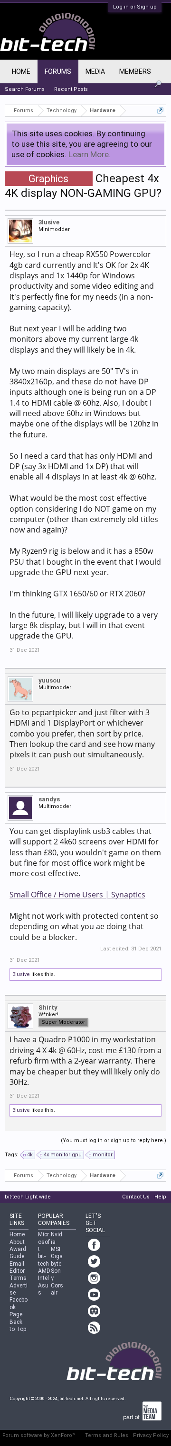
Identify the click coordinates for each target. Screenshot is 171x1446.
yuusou (49, 680)
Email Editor (17, 1267)
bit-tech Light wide (28, 1197)
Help (160, 1197)
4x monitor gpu (63, 1155)
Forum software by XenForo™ (39, 1435)
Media (95, 71)
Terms (18, 1278)
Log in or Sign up (135, 7)
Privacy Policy (151, 1435)
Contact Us (136, 1197)
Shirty (47, 1007)
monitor (103, 1155)
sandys (49, 799)
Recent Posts (71, 89)
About (17, 1242)
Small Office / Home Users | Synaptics (77, 894)
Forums (58, 71)
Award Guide (18, 1253)
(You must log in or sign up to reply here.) (113, 1140)
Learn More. (89, 154)
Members (135, 71)
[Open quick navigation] (160, 110)
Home (21, 71)
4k (30, 1155)
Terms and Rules (106, 1435)
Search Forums (25, 89)
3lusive (48, 222)
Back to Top (18, 1325)
